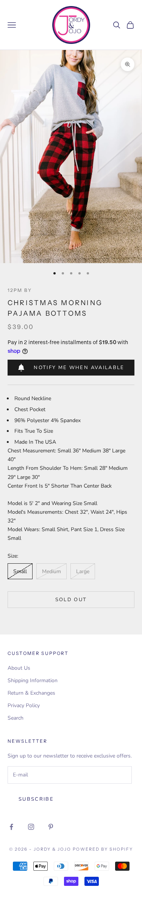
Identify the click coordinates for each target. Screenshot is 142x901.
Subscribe (36, 799)
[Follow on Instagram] (31, 827)
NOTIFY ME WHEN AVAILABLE (79, 367)
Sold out (71, 599)
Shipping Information (33, 680)
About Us (19, 668)
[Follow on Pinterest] (51, 827)
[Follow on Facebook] (11, 827)
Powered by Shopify (103, 849)
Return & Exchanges (31, 693)
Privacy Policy (24, 705)
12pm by (20, 290)
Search (15, 718)
